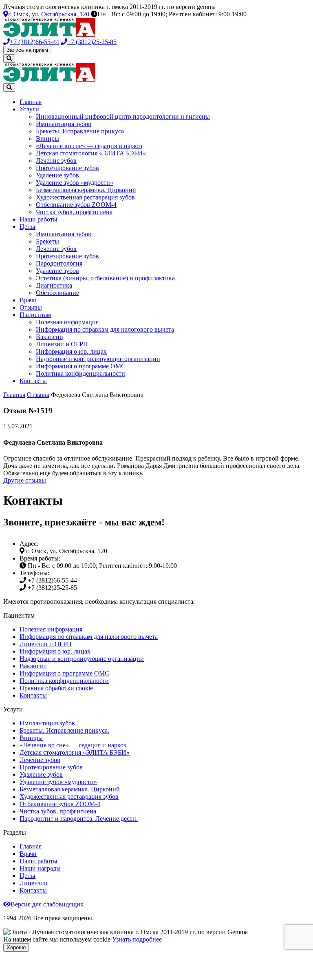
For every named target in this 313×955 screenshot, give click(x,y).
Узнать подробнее (137, 939)
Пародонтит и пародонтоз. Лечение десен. (79, 818)
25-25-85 (92, 41)
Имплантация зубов (63, 123)
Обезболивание (57, 292)
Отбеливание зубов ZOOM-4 (76, 204)
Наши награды (40, 868)
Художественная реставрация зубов (85, 197)
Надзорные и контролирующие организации (98, 358)
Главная (31, 101)
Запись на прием (27, 50)
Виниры (47, 138)
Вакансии (49, 336)
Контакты (33, 380)
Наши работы (38, 219)
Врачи (28, 300)
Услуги (29, 109)
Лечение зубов (56, 160)
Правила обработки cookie (56, 688)
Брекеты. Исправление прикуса (80, 131)
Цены (27, 226)
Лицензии (34, 883)
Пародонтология (59, 263)
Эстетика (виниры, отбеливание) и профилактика (105, 278)
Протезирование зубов (67, 167)
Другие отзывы (24, 480)
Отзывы (31, 307)
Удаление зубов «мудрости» (74, 182)
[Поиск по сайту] (9, 58)
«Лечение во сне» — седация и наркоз (89, 145)
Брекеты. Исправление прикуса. (64, 730)
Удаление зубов (57, 175)
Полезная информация (67, 322)
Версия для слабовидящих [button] (47, 904)
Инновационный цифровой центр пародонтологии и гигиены (123, 116)
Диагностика (54, 285)
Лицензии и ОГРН (62, 344)
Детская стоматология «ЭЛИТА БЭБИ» (91, 153)
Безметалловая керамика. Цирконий (86, 189)
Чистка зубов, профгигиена (74, 211)
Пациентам (35, 314)
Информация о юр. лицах (71, 351)
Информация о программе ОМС (81, 366)
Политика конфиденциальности (80, 373)
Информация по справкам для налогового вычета (105, 329)
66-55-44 (34, 41)
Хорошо (16, 947)
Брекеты (47, 241)
